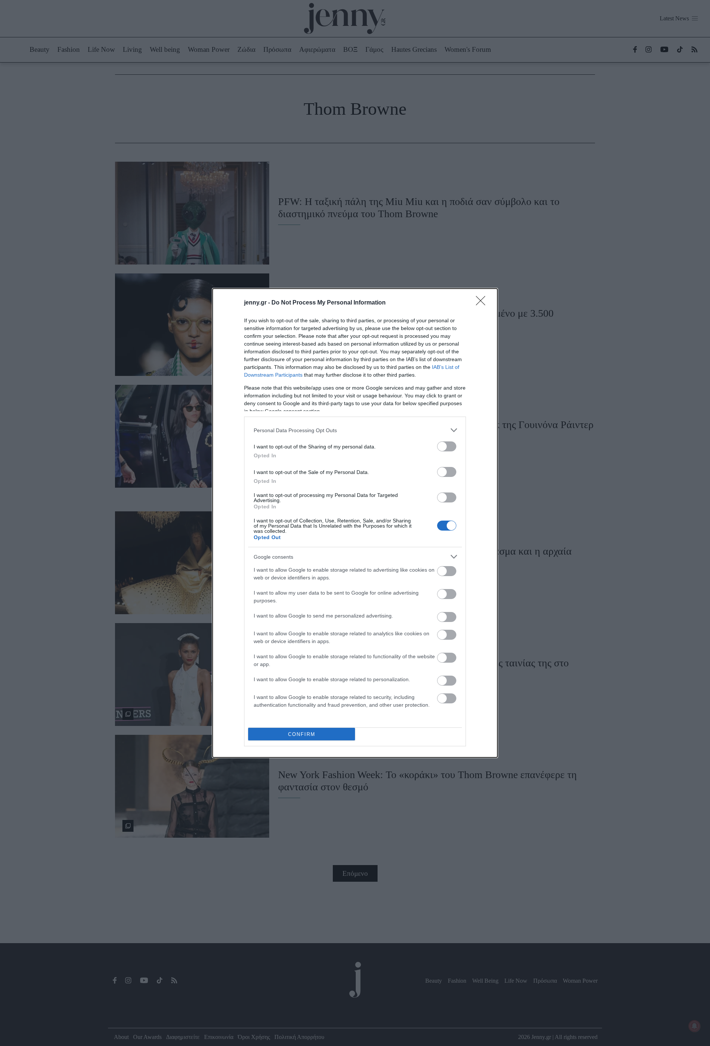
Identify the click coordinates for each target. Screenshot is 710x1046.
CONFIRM (301, 734)
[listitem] (355, 430)
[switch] (446, 446)
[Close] (483, 303)
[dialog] (355, 523)
